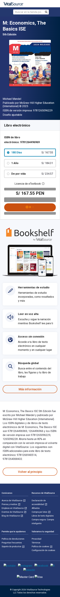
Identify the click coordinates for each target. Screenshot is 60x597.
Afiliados (36, 508)
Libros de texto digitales (43, 516)
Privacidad (36, 539)
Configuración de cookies (43, 550)
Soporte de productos (12, 546)
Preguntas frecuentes (12, 543)
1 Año (32, 163)
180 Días (32, 152)
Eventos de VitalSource (13, 512)
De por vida (32, 173)
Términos (36, 543)
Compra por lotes (40, 512)
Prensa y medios (10, 504)
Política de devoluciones (13, 539)
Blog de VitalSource (11, 516)
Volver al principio (30, 471)
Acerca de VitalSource (12, 500)
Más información (30, 389)
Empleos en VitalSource (13, 508)
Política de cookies (41, 546)
